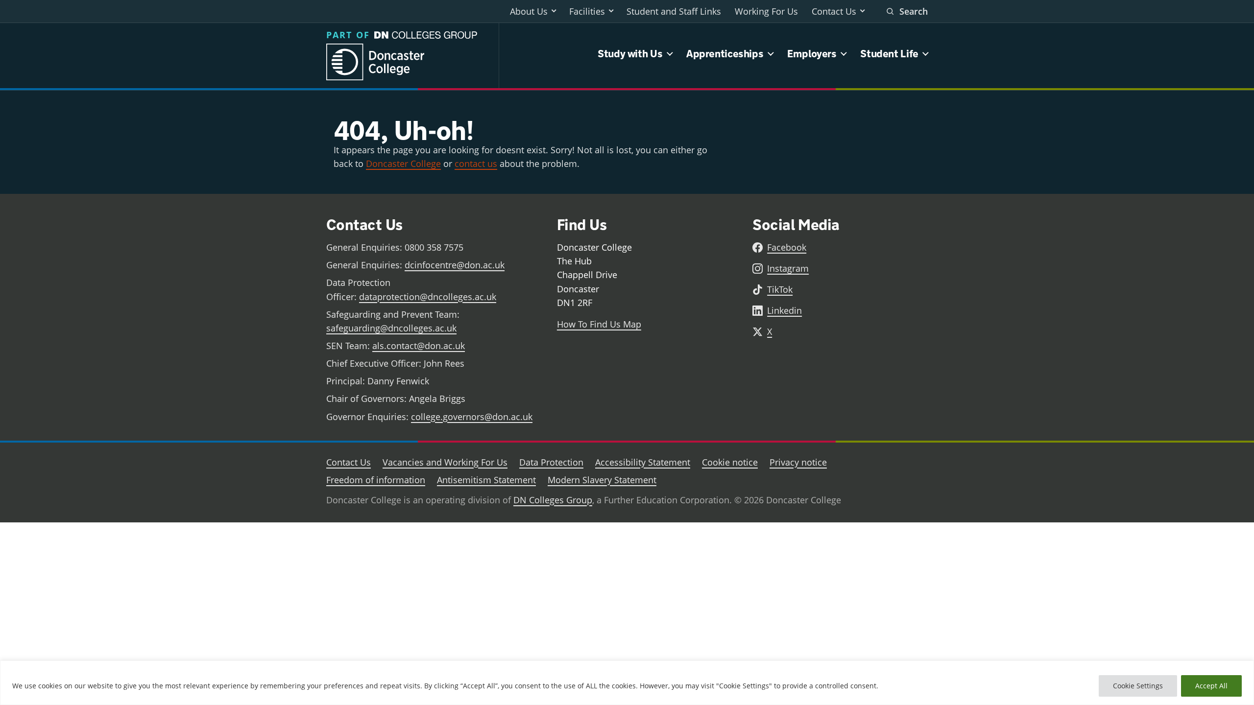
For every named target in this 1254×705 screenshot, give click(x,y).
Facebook (786, 247)
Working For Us (766, 11)
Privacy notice (798, 462)
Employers (812, 53)
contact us (476, 163)
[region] (627, 682)
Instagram (788, 268)
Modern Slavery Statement (602, 480)
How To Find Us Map (599, 324)
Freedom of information (375, 480)
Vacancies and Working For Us (445, 462)
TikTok (780, 289)
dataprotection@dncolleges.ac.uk (427, 297)
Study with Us (630, 53)
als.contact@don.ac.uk (418, 346)
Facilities (587, 11)
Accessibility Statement (642, 462)
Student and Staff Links (674, 11)
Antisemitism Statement (486, 480)
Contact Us (834, 11)
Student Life (889, 53)
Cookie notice (730, 462)
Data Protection (551, 462)
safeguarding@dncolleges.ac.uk (391, 328)
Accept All (1211, 685)
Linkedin (784, 310)
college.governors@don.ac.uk (471, 417)
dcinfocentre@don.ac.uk (455, 265)
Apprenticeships (724, 53)
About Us (529, 11)
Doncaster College (403, 163)
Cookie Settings (1138, 685)
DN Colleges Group (552, 500)
